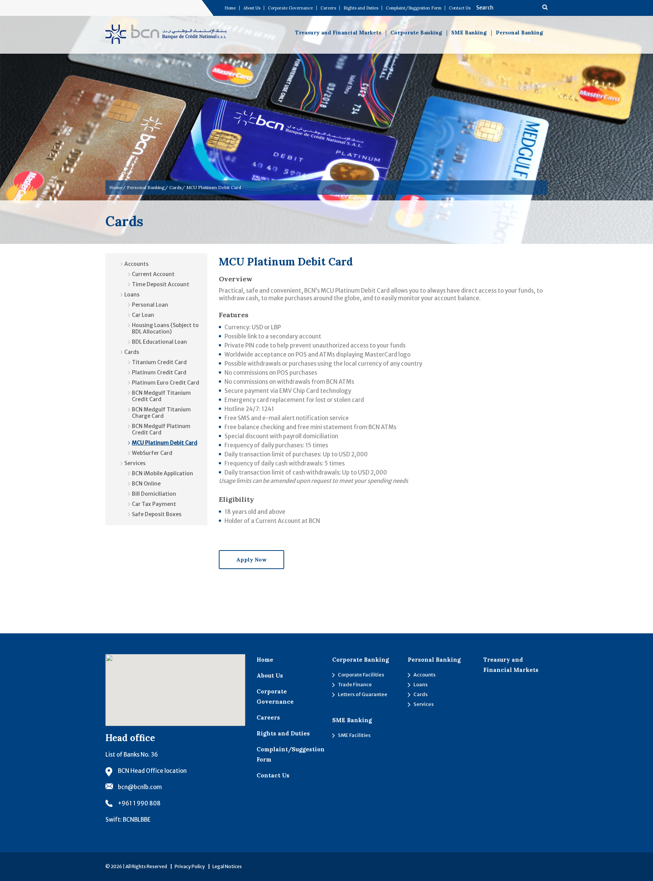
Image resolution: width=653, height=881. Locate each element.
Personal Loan (150, 304)
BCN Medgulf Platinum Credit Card (161, 429)
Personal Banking (519, 32)
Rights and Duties (361, 8)
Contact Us (459, 8)
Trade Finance (355, 684)
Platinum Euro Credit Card (165, 382)
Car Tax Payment (154, 504)
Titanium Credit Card (159, 362)
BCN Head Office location (152, 770)
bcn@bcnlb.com (140, 787)
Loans (131, 294)
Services (134, 463)
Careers (328, 8)
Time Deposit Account (160, 284)
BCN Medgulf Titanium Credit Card (161, 396)
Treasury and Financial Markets (338, 32)
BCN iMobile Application (162, 473)
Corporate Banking (416, 32)
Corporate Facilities (361, 675)
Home (230, 8)
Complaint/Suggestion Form (413, 8)
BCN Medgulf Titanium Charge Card (161, 412)
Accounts (136, 264)
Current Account (153, 274)
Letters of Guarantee (362, 694)
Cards (175, 187)
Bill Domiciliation (154, 493)
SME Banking (469, 32)
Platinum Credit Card (159, 372)
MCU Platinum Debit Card (164, 442)
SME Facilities (354, 735)
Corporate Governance (290, 8)
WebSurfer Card (152, 453)
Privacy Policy (190, 866)
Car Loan (143, 315)
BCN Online (146, 483)
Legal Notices (227, 866)
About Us (251, 8)
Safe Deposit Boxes (156, 514)
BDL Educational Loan (159, 341)
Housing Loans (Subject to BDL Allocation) (165, 328)
